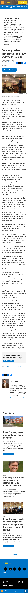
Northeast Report (13, 18)
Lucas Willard (10, 61)
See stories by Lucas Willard (18, 398)
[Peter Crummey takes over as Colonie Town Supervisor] (13, 421)
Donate (23, 2)
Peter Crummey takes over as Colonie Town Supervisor (13, 435)
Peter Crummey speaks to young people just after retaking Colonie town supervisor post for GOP (14, 524)
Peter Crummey (10, 370)
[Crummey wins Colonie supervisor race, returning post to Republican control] (13, 466)
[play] (2, 591)
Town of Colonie (18, 366)
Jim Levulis (5, 441)
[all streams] (26, 591)
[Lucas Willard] (5, 383)
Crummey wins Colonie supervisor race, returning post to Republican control (13, 481)
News (8, 366)
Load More (14, 554)
